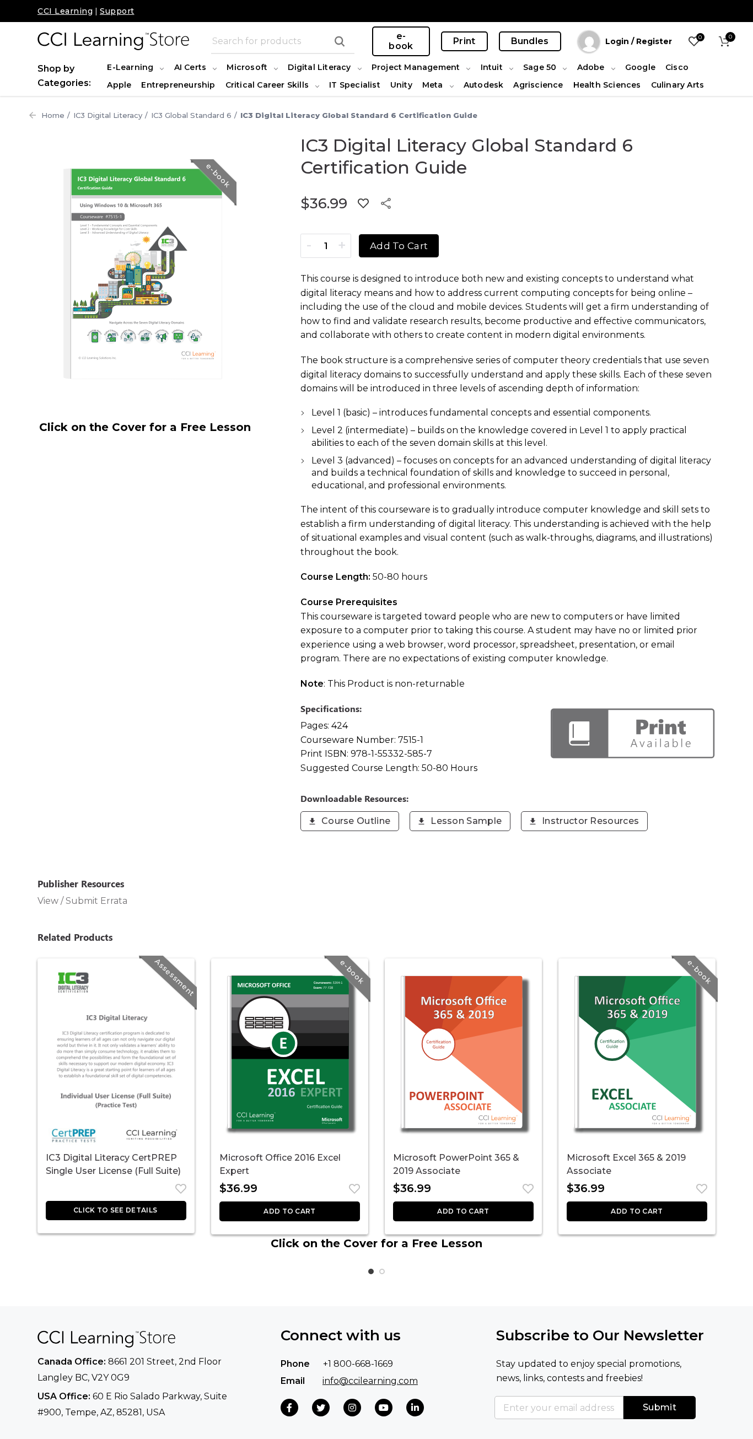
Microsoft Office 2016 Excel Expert (280, 1164)
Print (464, 41)
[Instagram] (352, 1407)
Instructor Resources (590, 821)
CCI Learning (65, 11)
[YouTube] (383, 1407)
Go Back (32, 115)
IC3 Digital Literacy (107, 115)
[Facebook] (289, 1407)
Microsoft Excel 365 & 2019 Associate (626, 1164)
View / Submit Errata (82, 901)
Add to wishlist (363, 203)
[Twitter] (321, 1407)
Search (339, 41)
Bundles (530, 41)
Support (117, 11)
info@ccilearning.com (370, 1381)
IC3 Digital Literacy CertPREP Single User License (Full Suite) (113, 1164)
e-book (401, 41)
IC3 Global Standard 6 (191, 115)
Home (52, 115)
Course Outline (355, 821)
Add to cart (399, 245)
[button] (289, 1211)
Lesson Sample (466, 821)
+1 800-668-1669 (358, 1364)
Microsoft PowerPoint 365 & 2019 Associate (456, 1164)
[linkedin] (415, 1407)
